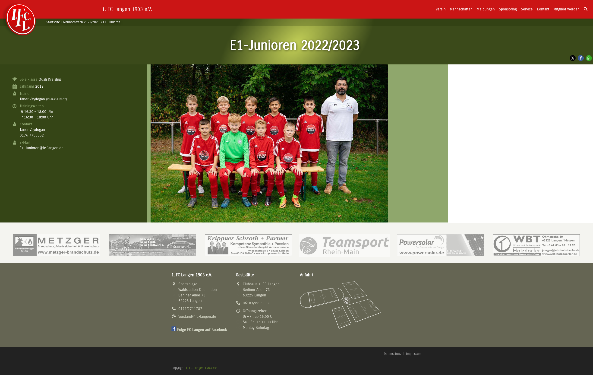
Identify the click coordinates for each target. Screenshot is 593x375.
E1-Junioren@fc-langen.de (41, 148)
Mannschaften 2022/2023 (81, 22)
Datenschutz (392, 354)
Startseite (53, 22)
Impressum (414, 354)
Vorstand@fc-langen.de (197, 316)
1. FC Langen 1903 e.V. (201, 368)
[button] (586, 9)
